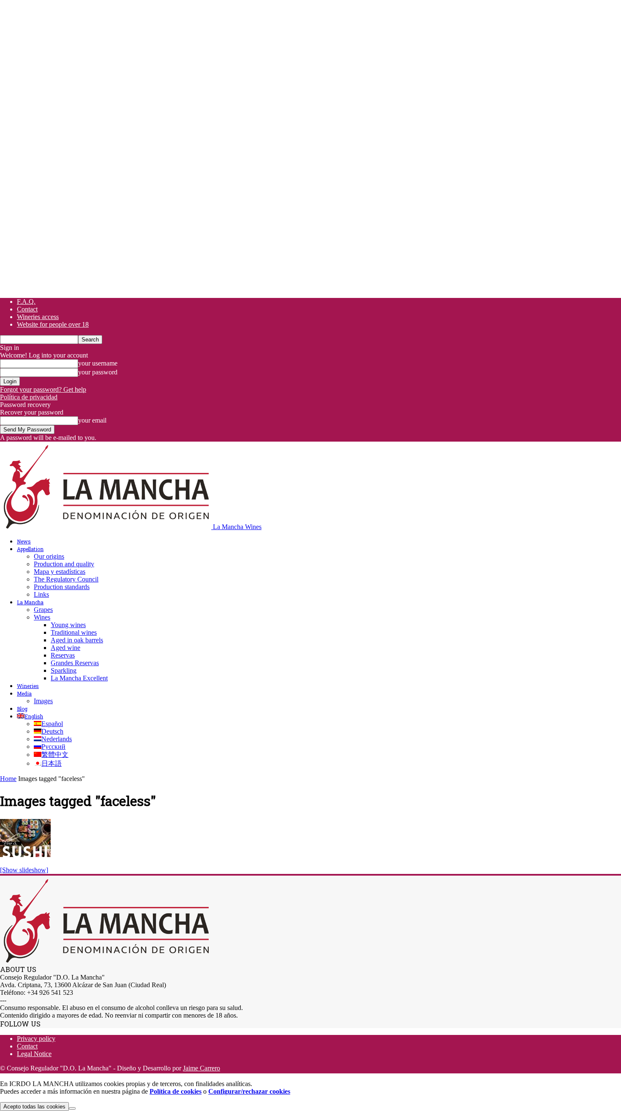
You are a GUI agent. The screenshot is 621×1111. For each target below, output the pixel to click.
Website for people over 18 (53, 324)
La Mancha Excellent (79, 678)
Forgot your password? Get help (43, 389)
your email (92, 420)
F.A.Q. (26, 301)
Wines (42, 617)
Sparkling (63, 670)
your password (97, 372)
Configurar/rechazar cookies (249, 1091)
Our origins (49, 556)
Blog (22, 708)
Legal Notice (34, 1053)
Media (24, 693)
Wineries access (38, 316)
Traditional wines (74, 632)
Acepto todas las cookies (34, 1106)
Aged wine (65, 647)
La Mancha (30, 602)
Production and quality (64, 564)
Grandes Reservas (75, 662)
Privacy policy (36, 1038)
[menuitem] (30, 716)
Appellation (30, 549)
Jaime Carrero (201, 1068)
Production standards (62, 586)
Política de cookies (176, 1091)
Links (41, 594)
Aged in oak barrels (77, 640)
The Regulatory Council (66, 579)
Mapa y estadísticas (59, 571)
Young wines (68, 624)
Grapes (43, 609)
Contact (27, 309)
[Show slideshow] (24, 870)
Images (43, 700)
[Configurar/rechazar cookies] (72, 1108)
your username (97, 363)
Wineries (28, 685)
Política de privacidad (28, 397)
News (24, 541)
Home (8, 778)
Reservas (63, 655)
